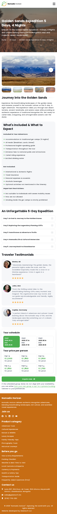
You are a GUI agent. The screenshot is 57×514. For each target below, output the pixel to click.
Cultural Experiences (10, 429)
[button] (51, 70)
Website (5, 511)
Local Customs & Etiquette (13, 466)
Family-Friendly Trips (10, 440)
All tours (12, 40)
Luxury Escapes (8, 436)
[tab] (11, 341)
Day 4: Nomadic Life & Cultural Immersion (21, 239)
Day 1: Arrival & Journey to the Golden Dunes (22, 218)
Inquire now (27, 379)
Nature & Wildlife (8, 433)
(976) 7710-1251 (10, 498)
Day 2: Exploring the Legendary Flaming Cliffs (23, 225)
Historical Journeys (9, 446)
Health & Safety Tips (10, 473)
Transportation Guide (10, 476)
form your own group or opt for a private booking (34, 386)
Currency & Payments (10, 469)
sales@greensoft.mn (12, 495)
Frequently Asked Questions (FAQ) (16, 480)
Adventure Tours (8, 426)
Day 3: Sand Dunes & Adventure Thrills (20, 232)
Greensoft (24, 511)
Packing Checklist (9, 459)
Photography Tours (9, 443)
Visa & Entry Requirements (12, 456)
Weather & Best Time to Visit (13, 463)
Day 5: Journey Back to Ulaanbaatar (19, 246)
